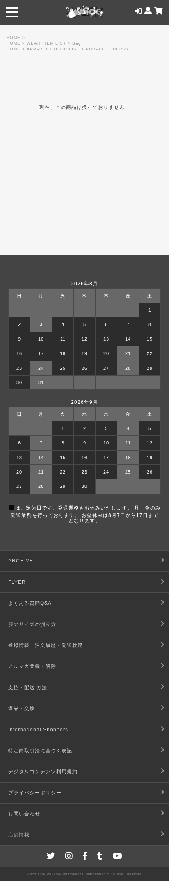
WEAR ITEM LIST (46, 43)
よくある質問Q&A (30, 603)
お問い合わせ (24, 814)
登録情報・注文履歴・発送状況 (45, 645)
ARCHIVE (20, 561)
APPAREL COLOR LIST (53, 49)
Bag (76, 43)
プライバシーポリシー (35, 793)
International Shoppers (38, 730)
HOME (14, 37)
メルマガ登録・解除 (32, 666)
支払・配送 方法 (27, 687)
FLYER (17, 582)
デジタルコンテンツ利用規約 (43, 771)
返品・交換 (21, 708)
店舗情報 (19, 835)
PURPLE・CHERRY (107, 49)
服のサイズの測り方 (32, 624)
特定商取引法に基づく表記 (40, 751)
